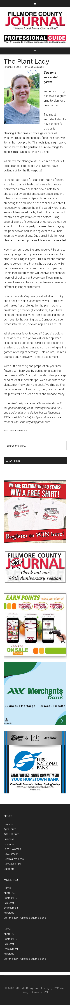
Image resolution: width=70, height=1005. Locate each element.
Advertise (9, 912)
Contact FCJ (10, 897)
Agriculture (10, 829)
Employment (11, 907)
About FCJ (9, 892)
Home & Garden (13, 864)
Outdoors (9, 868)
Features (8, 824)
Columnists (21, 430)
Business (9, 839)
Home (7, 887)
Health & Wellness (14, 859)
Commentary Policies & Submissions (25, 917)
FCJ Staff (9, 902)
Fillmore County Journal (35, 21)
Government (11, 854)
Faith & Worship (13, 849)
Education (9, 844)
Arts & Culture (11, 834)
